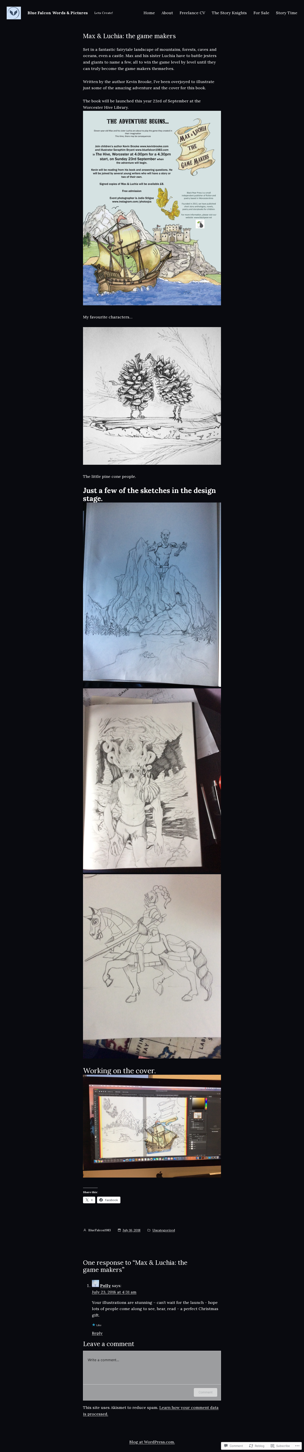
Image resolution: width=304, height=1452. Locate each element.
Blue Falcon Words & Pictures (58, 12)
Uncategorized (163, 1230)
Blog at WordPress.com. (152, 1441)
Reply (97, 1333)
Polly (105, 1285)
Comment (206, 1392)
